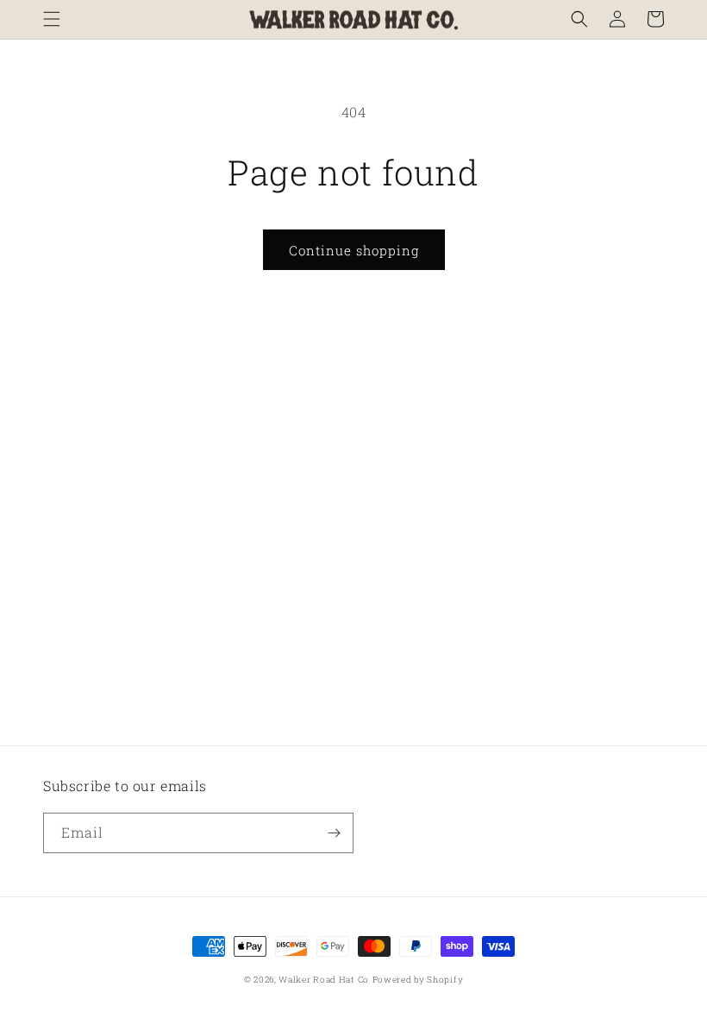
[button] (52, 19)
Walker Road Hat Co (323, 979)
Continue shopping (354, 250)
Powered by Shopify (418, 979)
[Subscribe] (334, 833)
